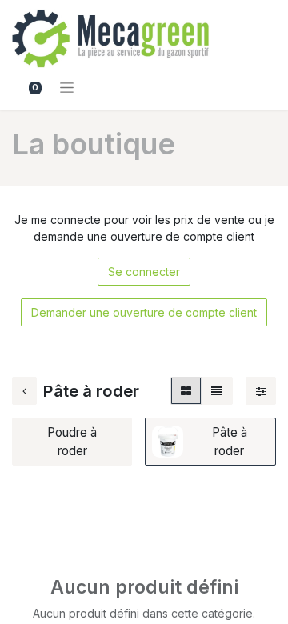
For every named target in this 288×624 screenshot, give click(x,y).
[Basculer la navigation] (66, 86)
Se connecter (144, 271)
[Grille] (186, 391)
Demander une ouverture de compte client (144, 312)
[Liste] (217, 391)
